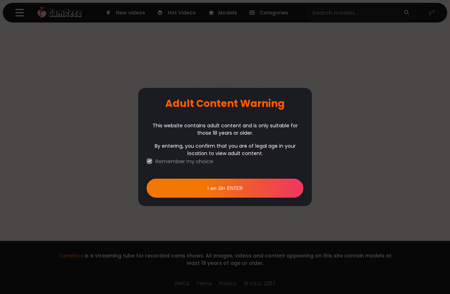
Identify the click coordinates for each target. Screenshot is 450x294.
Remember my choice (184, 161)
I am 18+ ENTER (225, 188)
